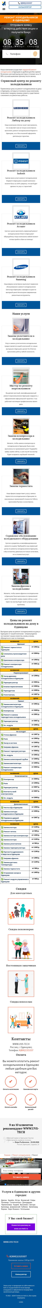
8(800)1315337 (25, 3)
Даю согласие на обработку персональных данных (22, 1184)
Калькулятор (25, 7)
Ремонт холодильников (21, 1155)
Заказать (21, 146)
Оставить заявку (21, 1266)
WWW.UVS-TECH (10, 1242)
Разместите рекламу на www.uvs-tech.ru (21, 1227)
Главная (7, 1155)
